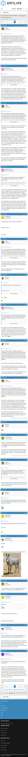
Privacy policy (3, 710)
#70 (26, 377)
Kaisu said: (4, 468)
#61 (26, 25)
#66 (26, 239)
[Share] (24, 25)
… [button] (16, 22)
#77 (26, 580)
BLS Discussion (4, 730)
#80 (26, 650)
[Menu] (1, 9)
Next (21, 22)
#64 (26, 166)
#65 (26, 214)
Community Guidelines (5, 743)
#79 (26, 625)
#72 (26, 434)
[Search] (26, 8)
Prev (7, 22)
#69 (26, 340)
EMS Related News (5, 728)
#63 (26, 103)
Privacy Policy (3, 750)
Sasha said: (4, 74)
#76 (26, 536)
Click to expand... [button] (14, 84)
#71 (26, 422)
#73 (26, 459)
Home (2, 715)
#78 (26, 594)
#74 (26, 489)
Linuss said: (4, 282)
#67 (26, 274)
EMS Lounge (3, 735)
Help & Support (4, 745)
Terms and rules (4, 708)
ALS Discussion (4, 733)
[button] (14, 703)
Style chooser (5, 701)
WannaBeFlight (5, 19)
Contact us (3, 705)
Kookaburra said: (6, 602)
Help (2, 712)
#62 (26, 65)
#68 (26, 304)
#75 (26, 513)
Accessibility (3, 747)
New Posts (3, 740)
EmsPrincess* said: (6, 33)
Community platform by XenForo (14, 754)
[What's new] (24, 8)
